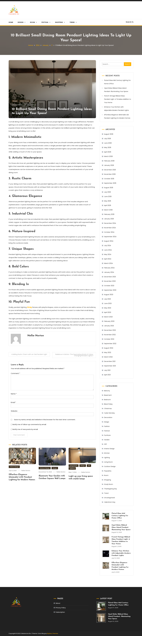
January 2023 (109, 326)
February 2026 (109, 161)
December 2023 (110, 277)
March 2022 (108, 357)
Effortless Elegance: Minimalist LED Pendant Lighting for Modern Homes (22, 477)
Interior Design (24, 101)
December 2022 (110, 330)
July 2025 (107, 192)
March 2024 (108, 263)
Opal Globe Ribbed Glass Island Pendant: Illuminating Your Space (116, 89)
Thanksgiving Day (110, 489)
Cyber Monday (109, 413)
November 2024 (110, 228)
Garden (107, 440)
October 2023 (109, 286)
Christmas (108, 408)
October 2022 (109, 339)
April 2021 (107, 375)
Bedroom (107, 400)
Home (11, 22)
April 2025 (107, 205)
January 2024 (109, 272)
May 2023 (107, 308)
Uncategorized (109, 498)
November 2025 (110, 174)
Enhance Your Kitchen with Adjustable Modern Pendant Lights (116, 108)
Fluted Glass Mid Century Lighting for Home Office (117, 82)
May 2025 (107, 201)
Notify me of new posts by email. (25, 429)
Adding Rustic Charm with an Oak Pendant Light (29, 354)
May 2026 (107, 147)
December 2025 (110, 170)
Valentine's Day (109, 502)
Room (32, 22)
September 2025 (110, 183)
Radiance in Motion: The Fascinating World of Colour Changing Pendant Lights (74, 355)
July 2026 (107, 139)
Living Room (73, 465)
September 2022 (110, 344)
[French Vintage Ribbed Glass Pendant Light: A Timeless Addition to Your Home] (106, 540)
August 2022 (108, 348)
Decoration (108, 417)
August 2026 (108, 134)
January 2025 (109, 219)
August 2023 (108, 294)
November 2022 (110, 335)
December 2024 (110, 223)
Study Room (108, 484)
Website (14, 411)
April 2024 (107, 259)
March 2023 (108, 317)
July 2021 (107, 370)
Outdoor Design (45, 468)
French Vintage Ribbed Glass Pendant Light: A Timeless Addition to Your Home (117, 99)
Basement (108, 395)
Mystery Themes (52, 633)
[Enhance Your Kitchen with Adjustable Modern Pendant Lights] (106, 554)
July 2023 (107, 299)
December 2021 (109, 361)
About (58, 603)
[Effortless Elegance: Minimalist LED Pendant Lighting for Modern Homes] (106, 565)
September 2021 (110, 366)
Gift (89, 465)
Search (129, 22)
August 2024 (108, 241)
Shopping (59, 22)
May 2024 (107, 254)
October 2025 (109, 179)
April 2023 (107, 312)
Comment (15, 373)
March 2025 (108, 210)
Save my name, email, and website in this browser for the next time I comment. (44, 419)
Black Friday (108, 404)
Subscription (60, 612)
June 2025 (108, 196)
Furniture (107, 435)
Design (20, 22)
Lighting (72, 468)
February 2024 (109, 268)
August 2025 (108, 188)
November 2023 (110, 281)
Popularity (107, 471)
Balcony (107, 391)
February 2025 (109, 214)
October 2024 (109, 232)
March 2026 (108, 156)
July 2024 (107, 245)
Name (14, 394)
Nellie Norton (31, 105)
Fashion (107, 426)
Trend (72, 22)
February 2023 (109, 321)
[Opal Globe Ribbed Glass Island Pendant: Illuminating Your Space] (106, 528)
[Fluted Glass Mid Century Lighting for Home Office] (106, 516)
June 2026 (108, 143)
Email (13, 402)
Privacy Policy (61, 608)
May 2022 (107, 352)
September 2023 (110, 290)
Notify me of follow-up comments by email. (29, 424)
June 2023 (108, 303)
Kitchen (107, 453)
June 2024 (108, 250)
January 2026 (109, 165)
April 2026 (107, 152)
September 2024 (110, 237)
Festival (44, 22)
